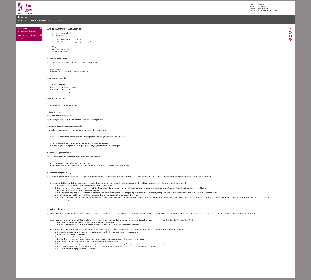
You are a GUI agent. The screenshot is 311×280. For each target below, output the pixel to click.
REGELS (20, 21)
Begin (290, 29)
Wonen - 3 (150, 230)
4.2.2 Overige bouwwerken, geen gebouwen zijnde (74, 42)
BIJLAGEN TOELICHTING (26, 32)
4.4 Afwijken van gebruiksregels (62, 49)
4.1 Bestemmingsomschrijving (62, 33)
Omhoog (290, 39)
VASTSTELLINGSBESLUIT (26, 35)
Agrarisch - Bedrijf (183, 220)
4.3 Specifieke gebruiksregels (62, 47)
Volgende (290, 36)
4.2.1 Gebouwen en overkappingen (69, 40)
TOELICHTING (22, 28)
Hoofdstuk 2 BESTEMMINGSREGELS (35, 21)
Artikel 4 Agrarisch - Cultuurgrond (58, 21)
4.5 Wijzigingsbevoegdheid (61, 52)
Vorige (290, 32)
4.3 (66, 183)
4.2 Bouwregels (57, 35)
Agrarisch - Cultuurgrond (61, 63)
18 (124, 232)
